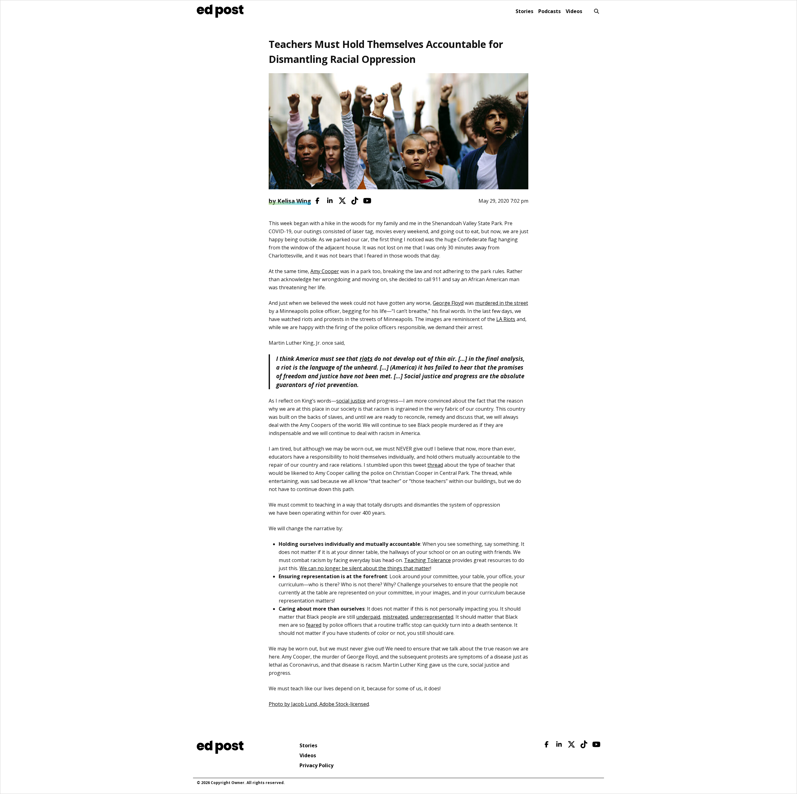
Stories (524, 11)
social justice (350, 400)
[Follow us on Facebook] (317, 201)
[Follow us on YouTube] (367, 201)
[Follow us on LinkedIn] (330, 201)
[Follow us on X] (342, 201)
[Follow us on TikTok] (355, 201)
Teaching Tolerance (427, 560)
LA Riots (505, 319)
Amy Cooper (324, 271)
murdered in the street (501, 303)
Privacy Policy (316, 765)
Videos (574, 11)
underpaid (368, 616)
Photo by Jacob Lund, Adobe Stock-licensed (319, 704)
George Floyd (448, 303)
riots (366, 358)
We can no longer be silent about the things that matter (364, 568)
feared (313, 624)
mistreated (395, 616)
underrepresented (431, 616)
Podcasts (549, 11)
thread (435, 464)
